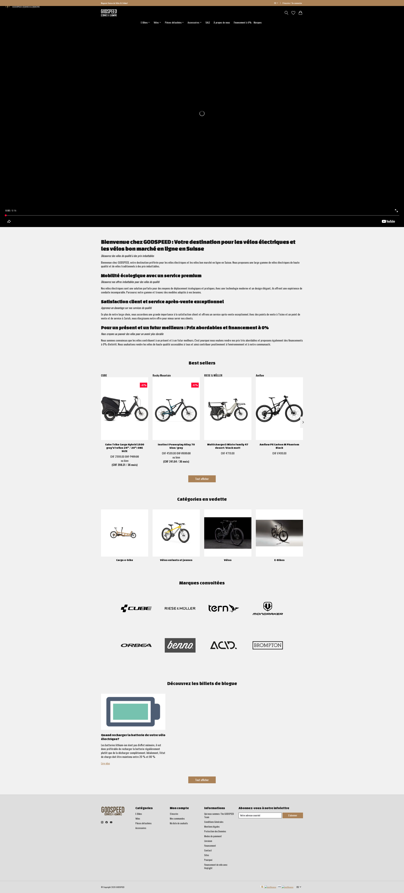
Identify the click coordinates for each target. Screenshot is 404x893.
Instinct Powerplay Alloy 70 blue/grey (176, 446)
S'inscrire (174, 813)
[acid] (224, 646)
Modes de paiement (213, 836)
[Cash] (268, 887)
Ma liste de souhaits (179, 823)
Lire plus (105, 763)
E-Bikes (279, 559)
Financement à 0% (242, 22)
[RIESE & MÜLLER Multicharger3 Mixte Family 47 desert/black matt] (227, 408)
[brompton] (267, 646)
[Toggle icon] (286, 13)
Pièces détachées (143, 823)
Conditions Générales (213, 821)
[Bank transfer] (285, 887)
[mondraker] (267, 608)
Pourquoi (208, 859)
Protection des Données (215, 831)
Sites (206, 855)
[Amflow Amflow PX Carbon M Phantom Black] (279, 408)
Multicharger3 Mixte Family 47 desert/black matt (227, 446)
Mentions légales (212, 826)
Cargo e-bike (124, 559)
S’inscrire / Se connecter (292, 3)
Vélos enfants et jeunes (176, 559)
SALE (207, 22)
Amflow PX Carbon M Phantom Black (279, 446)
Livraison (208, 841)
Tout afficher (202, 479)
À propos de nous (222, 22)
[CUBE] (136, 608)
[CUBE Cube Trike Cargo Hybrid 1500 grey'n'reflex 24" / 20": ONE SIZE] (124, 408)
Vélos (228, 559)
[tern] (224, 608)
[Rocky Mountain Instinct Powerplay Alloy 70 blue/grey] (176, 408)
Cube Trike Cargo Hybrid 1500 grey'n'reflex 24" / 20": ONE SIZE (124, 447)
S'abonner (292, 815)
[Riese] (180, 608)
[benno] (180, 646)
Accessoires (140, 828)
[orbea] (136, 646)
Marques (258, 22)
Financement (210, 845)
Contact (208, 850)
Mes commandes (177, 818)
